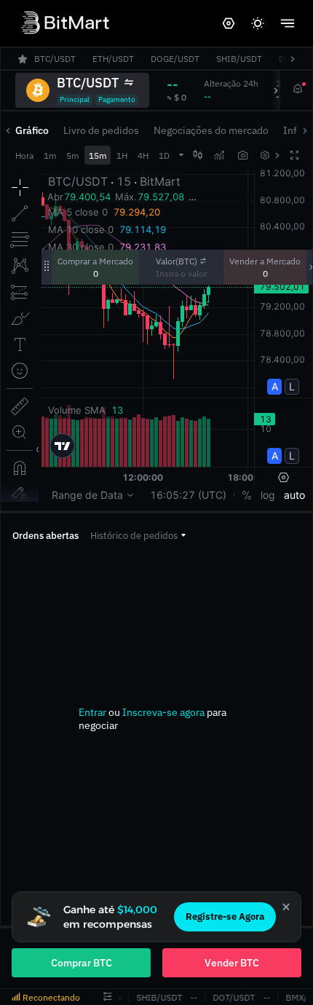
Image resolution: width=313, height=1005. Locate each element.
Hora (24, 155)
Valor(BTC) (176, 261)
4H (143, 155)
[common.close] (286, 906)
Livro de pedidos (101, 130)
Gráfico (32, 130)
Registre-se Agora (225, 916)
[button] (138, 535)
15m (97, 155)
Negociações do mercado (211, 130)
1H (121, 155)
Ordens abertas (45, 535)
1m (50, 155)
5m (72, 155)
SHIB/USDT (158, 997)
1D (164, 155)
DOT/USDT (232, 997)
